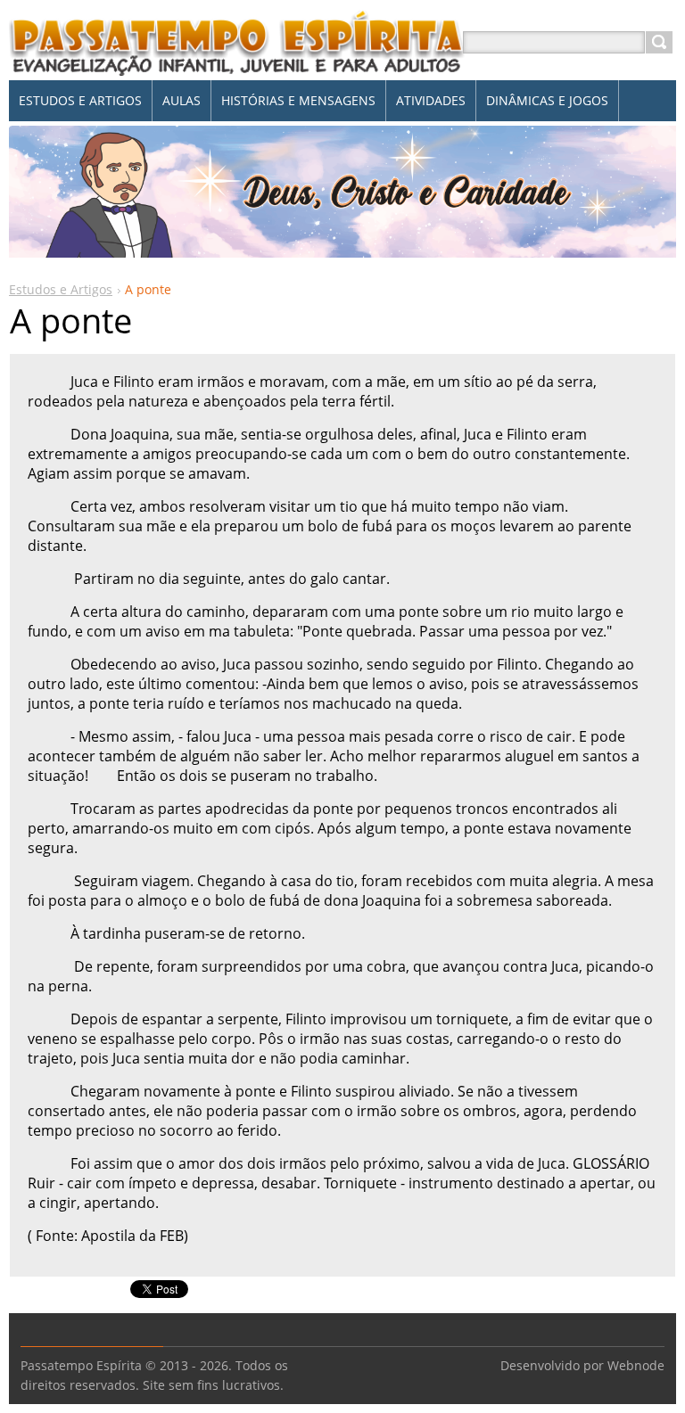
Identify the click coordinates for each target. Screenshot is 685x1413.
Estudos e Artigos (60, 289)
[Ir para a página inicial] (237, 64)
